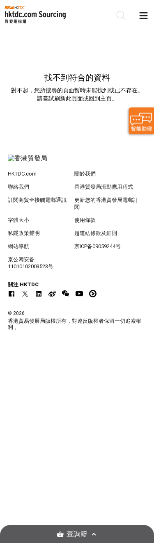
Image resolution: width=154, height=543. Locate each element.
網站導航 (18, 246)
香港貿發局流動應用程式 (103, 187)
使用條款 (85, 220)
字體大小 (18, 220)
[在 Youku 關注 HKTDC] (93, 293)
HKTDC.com (22, 174)
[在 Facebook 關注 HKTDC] (11, 293)
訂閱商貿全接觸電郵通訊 (37, 200)
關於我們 (85, 174)
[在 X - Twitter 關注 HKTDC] (25, 293)
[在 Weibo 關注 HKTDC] (52, 293)
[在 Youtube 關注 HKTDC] (79, 293)
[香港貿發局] (77, 162)
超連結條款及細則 (95, 233)
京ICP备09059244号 (97, 246)
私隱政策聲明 (24, 233)
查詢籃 (77, 534)
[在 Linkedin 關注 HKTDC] (38, 293)
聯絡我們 (18, 187)
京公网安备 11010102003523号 (30, 262)
